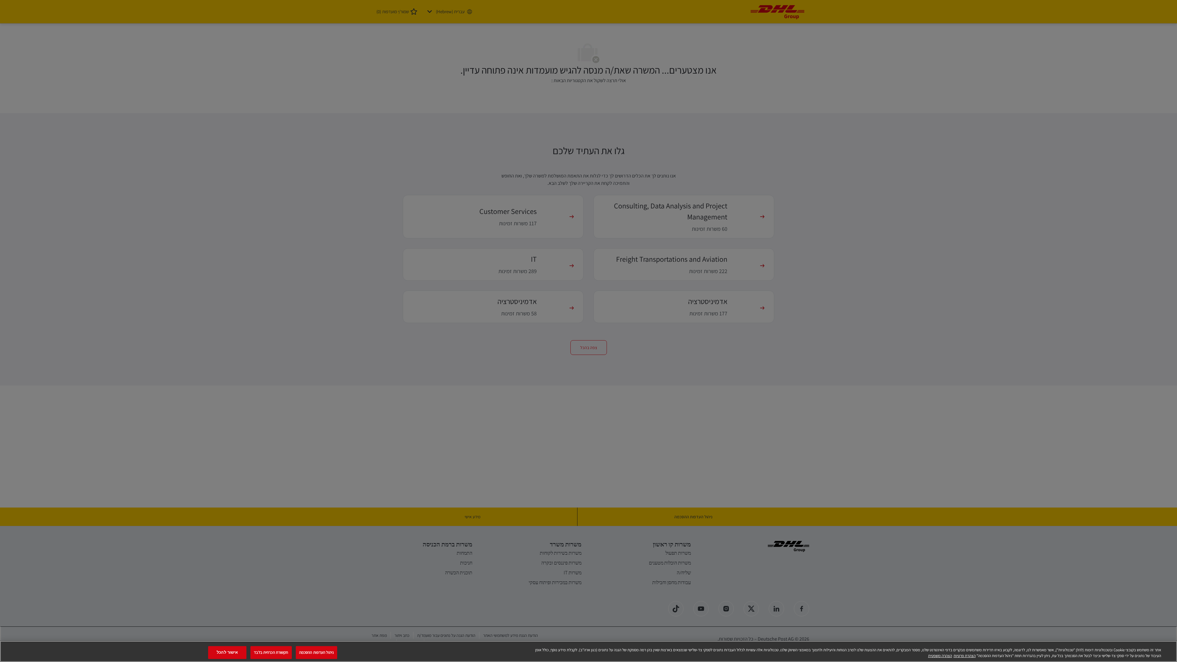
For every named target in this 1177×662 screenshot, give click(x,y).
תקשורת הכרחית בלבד (271, 652)
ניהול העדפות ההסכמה (316, 652)
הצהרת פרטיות (965, 655)
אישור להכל (227, 652)
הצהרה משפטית (940, 655)
